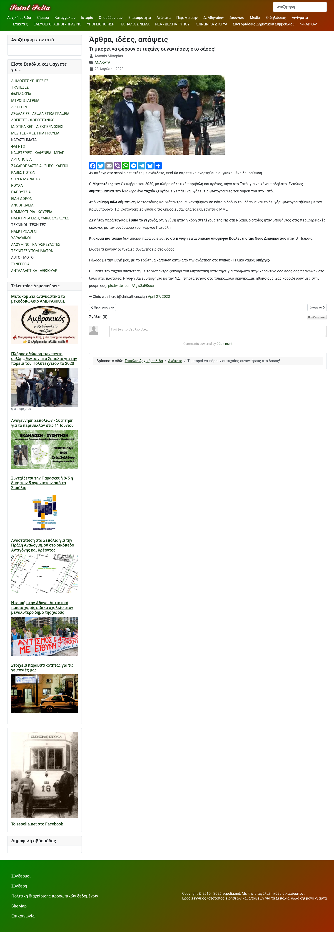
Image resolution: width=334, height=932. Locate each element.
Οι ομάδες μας (111, 17)
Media (255, 17)
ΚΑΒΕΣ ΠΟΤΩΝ (23, 172)
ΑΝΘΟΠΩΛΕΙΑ (22, 205)
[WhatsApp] (125, 165)
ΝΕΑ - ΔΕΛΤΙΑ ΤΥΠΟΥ (172, 24)
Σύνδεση (19, 886)
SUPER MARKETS (25, 179)
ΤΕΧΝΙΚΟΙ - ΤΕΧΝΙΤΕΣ (28, 225)
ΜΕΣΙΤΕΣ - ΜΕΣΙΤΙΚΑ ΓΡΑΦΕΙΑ (35, 133)
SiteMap (19, 906)
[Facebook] (92, 165)
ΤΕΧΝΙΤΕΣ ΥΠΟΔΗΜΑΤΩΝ (32, 251)
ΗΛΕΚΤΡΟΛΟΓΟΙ (24, 231)
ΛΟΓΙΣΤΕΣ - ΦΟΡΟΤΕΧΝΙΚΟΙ (33, 120)
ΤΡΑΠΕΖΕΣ (20, 87)
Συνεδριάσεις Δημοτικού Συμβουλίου (263, 24)
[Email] (109, 165)
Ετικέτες (20, 24)
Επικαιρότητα (139, 17)
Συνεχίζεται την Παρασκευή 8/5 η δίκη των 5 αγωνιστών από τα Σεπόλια (42, 483)
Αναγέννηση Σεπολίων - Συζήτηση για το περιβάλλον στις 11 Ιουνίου (42, 422)
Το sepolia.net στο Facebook (37, 824)
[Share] (158, 165)
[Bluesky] (150, 165)
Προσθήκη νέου (316, 317)
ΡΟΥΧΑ (17, 185)
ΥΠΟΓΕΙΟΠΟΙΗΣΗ (101, 24)
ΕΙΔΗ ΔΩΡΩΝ (21, 198)
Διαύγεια (236, 17)
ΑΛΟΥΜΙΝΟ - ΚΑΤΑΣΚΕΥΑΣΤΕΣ (35, 244)
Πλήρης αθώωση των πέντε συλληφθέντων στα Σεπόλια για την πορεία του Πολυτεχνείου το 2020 (44, 359)
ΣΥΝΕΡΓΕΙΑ (20, 264)
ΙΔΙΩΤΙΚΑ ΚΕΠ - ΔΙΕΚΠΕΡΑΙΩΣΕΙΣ (37, 126)
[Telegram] (141, 165)
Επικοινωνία (23, 916)
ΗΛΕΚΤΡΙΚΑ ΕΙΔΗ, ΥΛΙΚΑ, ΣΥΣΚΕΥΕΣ (40, 218)
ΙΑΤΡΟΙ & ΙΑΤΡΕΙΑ (25, 100)
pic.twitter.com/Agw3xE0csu (131, 285)
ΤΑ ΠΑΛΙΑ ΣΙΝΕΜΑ (135, 24)
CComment (224, 343)
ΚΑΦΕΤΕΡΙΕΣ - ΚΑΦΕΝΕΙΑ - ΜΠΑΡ (37, 153)
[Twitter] (101, 165)
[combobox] (300, 7)
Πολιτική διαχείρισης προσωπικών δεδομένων (54, 896)
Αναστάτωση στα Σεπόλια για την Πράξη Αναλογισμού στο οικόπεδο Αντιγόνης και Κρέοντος (42, 545)
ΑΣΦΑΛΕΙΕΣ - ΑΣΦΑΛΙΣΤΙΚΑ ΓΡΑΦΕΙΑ (40, 114)
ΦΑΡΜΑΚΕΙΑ (21, 94)
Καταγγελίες (65, 17)
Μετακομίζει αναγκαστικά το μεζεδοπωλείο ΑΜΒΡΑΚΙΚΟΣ (38, 298)
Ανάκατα (164, 17)
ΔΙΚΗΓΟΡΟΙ (20, 107)
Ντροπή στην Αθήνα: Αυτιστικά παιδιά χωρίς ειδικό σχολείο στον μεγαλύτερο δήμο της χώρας (42, 608)
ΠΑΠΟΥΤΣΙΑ (21, 192)
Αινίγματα (300, 17)
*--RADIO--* (308, 24)
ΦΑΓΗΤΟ (18, 146)
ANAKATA (102, 62)
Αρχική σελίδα (19, 17)
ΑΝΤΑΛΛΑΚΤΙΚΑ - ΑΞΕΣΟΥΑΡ (34, 270)
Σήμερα (43, 17)
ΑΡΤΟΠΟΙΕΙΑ (21, 159)
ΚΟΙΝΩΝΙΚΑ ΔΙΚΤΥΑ (211, 24)
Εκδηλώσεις (276, 17)
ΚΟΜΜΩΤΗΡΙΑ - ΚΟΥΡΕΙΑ (31, 212)
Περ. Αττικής (187, 17)
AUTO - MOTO (22, 257)
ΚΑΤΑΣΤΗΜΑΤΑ (24, 140)
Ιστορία (87, 17)
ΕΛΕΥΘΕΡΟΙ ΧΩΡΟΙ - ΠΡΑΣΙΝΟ (57, 24)
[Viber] (117, 165)
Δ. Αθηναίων (213, 17)
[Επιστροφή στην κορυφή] (326, 924)
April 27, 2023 (159, 296)
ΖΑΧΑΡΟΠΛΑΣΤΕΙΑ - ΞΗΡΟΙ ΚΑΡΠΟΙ (39, 166)
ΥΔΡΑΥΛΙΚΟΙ (21, 238)
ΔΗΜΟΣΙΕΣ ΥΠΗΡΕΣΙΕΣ (29, 81)
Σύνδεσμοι (21, 876)
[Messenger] (133, 165)
